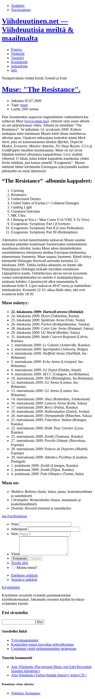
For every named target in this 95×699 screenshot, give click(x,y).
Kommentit (19, 62)
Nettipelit (17, 54)
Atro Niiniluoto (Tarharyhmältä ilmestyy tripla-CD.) (48, 675)
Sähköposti (19, 529)
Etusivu (16, 49)
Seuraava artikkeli (24, 579)
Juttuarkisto (19, 66)
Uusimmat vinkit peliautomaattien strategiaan (43, 649)
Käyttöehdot (11, 587)
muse (24, 105)
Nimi (14, 524)
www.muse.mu (37, 121)
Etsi (39, 622)
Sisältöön (17, 6)
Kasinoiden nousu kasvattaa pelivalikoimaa (42, 644)
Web (14, 534)
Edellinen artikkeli (24, 575)
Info (14, 70)
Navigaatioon (21, 10)
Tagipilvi (17, 58)
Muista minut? (27, 567)
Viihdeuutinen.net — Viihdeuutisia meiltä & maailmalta (38, 29)
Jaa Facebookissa (14, 516)
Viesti (15, 554)
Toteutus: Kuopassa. (26, 693)
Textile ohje (19, 563)
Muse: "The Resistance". (41, 89)
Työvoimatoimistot (24, 640)
